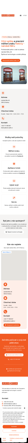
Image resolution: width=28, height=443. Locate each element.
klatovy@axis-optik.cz (7, 127)
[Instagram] (26, 15)
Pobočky (4, 37)
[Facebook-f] (24, 15)
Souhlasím (14, 426)
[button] (24, 408)
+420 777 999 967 (6, 125)
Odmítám (14, 430)
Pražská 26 (20, 156)
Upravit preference (14, 435)
